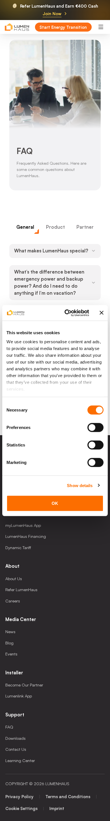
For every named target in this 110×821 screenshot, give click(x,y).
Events (11, 653)
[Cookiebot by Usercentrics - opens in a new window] (66, 312)
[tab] (25, 227)
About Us (13, 578)
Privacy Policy (19, 796)
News (10, 631)
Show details (80, 485)
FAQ (9, 726)
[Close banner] (102, 313)
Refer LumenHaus (21, 589)
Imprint (56, 808)
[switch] (95, 427)
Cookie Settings (21, 808)
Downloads (15, 738)
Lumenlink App (18, 695)
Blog (9, 642)
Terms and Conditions (67, 796)
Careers (12, 600)
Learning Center (20, 760)
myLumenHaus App (23, 525)
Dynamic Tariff (18, 547)
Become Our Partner (24, 684)
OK (55, 503)
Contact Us (15, 749)
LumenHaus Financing (25, 536)
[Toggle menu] (100, 27)
